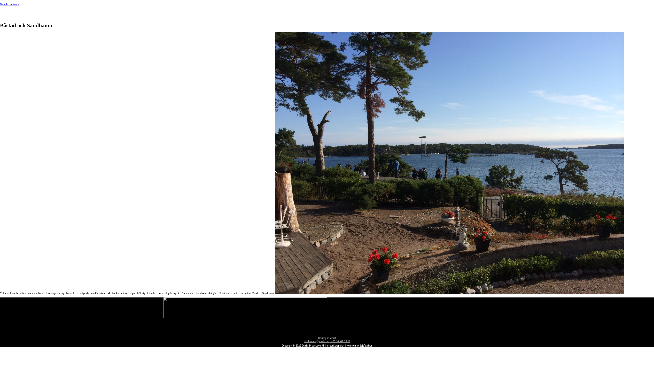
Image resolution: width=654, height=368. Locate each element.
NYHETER (33, 14)
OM (91, 14)
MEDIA (75, 14)
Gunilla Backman (9, 4)
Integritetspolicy (336, 345)
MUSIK (56, 14)
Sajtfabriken (366, 345)
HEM (13, 14)
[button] (91, 14)
